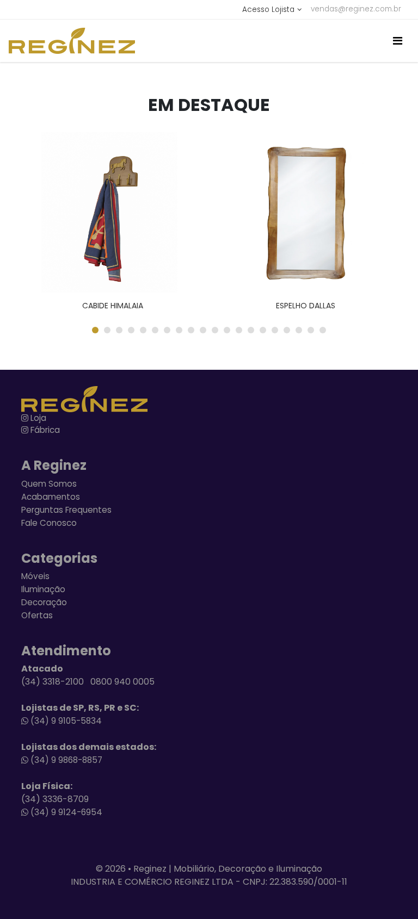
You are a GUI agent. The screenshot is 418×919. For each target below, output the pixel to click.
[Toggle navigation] (397, 41)
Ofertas (37, 615)
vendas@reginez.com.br (356, 9)
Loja (37, 418)
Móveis (35, 576)
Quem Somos (49, 483)
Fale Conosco (49, 523)
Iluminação (43, 589)
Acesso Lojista (268, 9)
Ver (128, 212)
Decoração (44, 602)
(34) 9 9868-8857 (65, 760)
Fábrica (44, 430)
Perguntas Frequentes (66, 510)
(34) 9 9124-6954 (65, 812)
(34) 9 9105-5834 (65, 720)
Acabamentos (50, 496)
